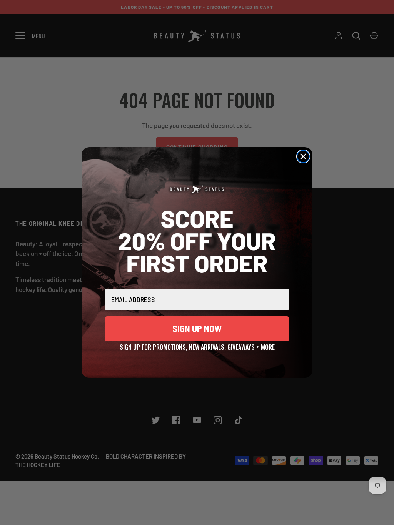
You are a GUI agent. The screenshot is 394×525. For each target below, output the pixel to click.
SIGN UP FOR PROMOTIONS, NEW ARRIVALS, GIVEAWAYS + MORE (197, 346)
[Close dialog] (303, 156)
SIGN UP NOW (197, 328)
